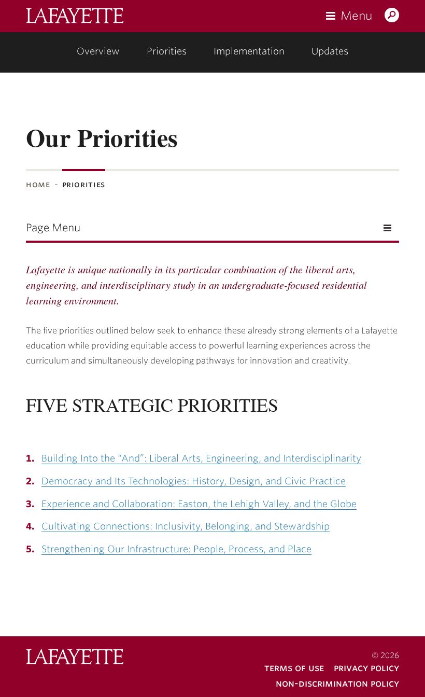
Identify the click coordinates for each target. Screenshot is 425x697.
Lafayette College (74, 657)
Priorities (167, 51)
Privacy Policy (366, 667)
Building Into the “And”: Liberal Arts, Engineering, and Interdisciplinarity (201, 458)
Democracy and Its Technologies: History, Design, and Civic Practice (193, 481)
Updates (329, 51)
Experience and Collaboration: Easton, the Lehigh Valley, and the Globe (199, 503)
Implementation (249, 51)
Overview (98, 51)
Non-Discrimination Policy (337, 683)
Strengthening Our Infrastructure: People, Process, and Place (176, 548)
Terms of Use (294, 667)
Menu (356, 15)
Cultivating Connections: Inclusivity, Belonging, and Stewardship (185, 526)
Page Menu (53, 227)
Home (38, 184)
